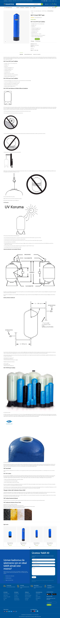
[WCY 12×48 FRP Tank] (23, 534)
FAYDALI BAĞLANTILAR (39, 592)
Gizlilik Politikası (38, 593)
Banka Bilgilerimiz (38, 598)
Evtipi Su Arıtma (6, 595)
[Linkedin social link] (45, 1)
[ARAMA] (42, 4)
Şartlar (37, 616)
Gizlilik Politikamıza (49, 598)
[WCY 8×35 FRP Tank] (10, 534)
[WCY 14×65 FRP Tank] (50, 534)
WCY (33, 48)
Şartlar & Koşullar (38, 596)
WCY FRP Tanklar (36, 45)
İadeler (37, 595)
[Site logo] (9, 4)
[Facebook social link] (41, 1)
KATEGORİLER (5, 592)
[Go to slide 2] (30, 547)
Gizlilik (35, 616)
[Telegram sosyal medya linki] (46, 1)
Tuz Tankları (15, 595)
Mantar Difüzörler (16, 598)
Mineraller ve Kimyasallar (7, 596)
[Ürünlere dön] (32, 12)
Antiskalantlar (27, 598)
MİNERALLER (27, 592)
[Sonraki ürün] (33, 12)
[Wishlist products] (50, 4)
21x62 (34, 46)
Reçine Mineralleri (27, 593)
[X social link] (43, 1)
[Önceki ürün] (31, 12)
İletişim (37, 599)
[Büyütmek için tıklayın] (5, 42)
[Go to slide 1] (29, 547)
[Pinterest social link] (44, 1)
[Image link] (10, 611)
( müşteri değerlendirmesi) (38, 17)
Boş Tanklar (5, 598)
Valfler (4, 599)
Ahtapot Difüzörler (16, 599)
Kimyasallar (26, 599)
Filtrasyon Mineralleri (28, 596)
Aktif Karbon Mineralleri (28, 595)
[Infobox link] (10, 586)
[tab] (21, 54)
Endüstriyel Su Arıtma (6, 593)
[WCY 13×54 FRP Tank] (36, 534)
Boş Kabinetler (16, 596)
